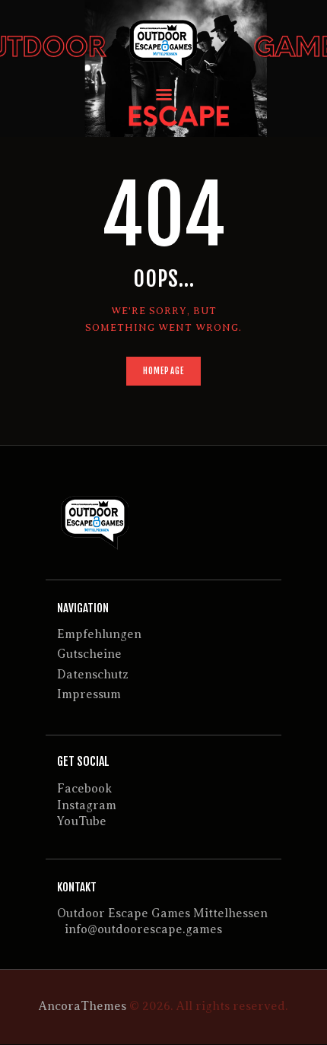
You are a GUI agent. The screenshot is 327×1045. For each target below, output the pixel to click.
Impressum (89, 694)
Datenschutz (93, 674)
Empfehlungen (99, 634)
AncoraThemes (82, 1006)
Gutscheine (89, 654)
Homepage (163, 371)
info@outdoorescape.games (143, 929)
